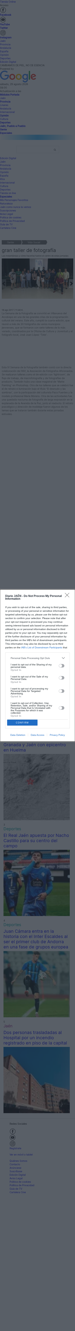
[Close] (68, 596)
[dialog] (37, 665)
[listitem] (37, 658)
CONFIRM (22, 722)
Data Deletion (17, 735)
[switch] (61, 666)
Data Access (37, 735)
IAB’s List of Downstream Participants (41, 647)
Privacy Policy (57, 735)
